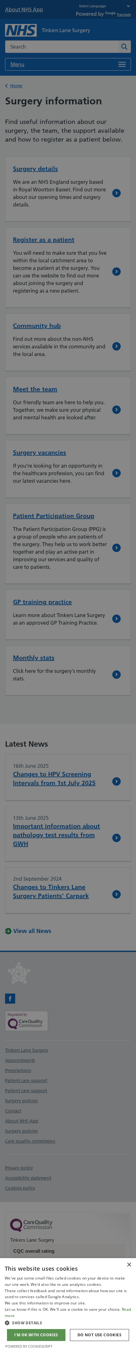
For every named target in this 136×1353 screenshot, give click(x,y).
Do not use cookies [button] (99, 1335)
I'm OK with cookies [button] (36, 1335)
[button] (68, 1323)
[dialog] (68, 1305)
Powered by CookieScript (29, 1346)
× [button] (129, 1265)
